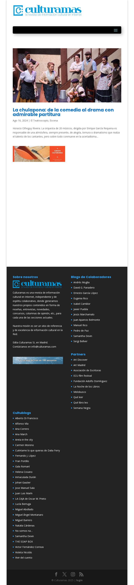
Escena (54, 120)
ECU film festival (82, 375)
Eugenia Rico (80, 298)
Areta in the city (24, 439)
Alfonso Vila (21, 423)
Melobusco (79, 392)
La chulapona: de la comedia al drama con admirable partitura (63, 112)
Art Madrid (79, 365)
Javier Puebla (80, 309)
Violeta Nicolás (23, 552)
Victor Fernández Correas (29, 547)
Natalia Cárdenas (25, 525)
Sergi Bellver (80, 341)
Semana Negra (81, 408)
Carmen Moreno (24, 445)
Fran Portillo (22, 461)
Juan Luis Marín (23, 493)
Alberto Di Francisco (26, 418)
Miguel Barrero (23, 520)
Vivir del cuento (23, 557)
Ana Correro (22, 428)
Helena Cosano (23, 472)
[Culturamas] (38, 288)
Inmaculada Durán (25, 477)
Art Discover (80, 359)
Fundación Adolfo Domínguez (90, 381)
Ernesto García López (85, 293)
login (79, 580)
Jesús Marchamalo (83, 314)
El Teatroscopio (39, 120)
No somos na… (24, 530)
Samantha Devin (82, 336)
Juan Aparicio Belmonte (86, 319)
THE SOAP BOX (24, 541)
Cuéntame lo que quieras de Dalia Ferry (37, 450)
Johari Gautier (23, 482)
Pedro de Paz (81, 330)
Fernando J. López (25, 455)
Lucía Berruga (23, 504)
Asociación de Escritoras (87, 370)
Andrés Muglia (81, 282)
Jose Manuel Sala (25, 488)
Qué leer (78, 397)
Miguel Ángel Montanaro (29, 514)
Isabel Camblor (81, 303)
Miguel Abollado (24, 509)
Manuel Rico (80, 325)
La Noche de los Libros (86, 386)
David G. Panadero (84, 287)
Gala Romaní (22, 466)
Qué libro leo (80, 402)
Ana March (21, 434)
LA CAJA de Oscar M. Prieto (30, 498)
